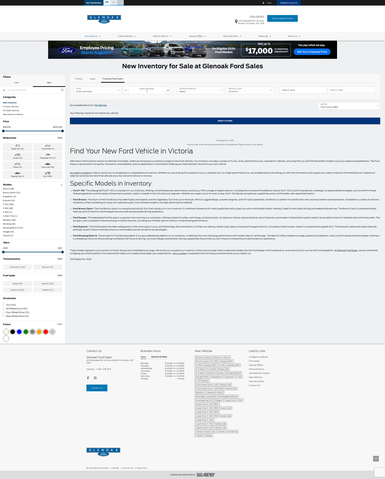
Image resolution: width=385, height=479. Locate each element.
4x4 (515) (11, 305)
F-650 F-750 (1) (10, 216)
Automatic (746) (17, 267)
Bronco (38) (8, 189)
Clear (59, 138)
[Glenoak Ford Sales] (103, 451)
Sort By (324, 104)
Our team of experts (80, 173)
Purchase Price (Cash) (113, 79)
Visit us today (179, 254)
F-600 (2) (7, 212)
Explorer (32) (9, 200)
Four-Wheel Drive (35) (17, 312)
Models (7, 185)
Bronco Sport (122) (11, 193)
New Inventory (10, 103)
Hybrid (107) (47, 290)
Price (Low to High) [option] (329, 107)
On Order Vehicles (11, 110)
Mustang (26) (9, 224)
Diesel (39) (18, 284)
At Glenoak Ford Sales (346, 251)
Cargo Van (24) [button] (17, 149)
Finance (78, 79)
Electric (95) (48, 284)
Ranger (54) (8, 232)
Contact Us (97, 388)
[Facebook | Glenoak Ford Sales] (88, 379)
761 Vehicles (100, 105)
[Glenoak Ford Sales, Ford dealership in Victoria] (104, 18)
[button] (93, 3)
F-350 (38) (8, 208)
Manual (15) (47, 267)
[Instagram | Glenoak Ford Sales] (95, 379)
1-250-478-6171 (256, 16)
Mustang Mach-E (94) (13, 228)
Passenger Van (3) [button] (47, 158)
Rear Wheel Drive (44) (17, 316)
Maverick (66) (9, 220)
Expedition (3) (9, 196)
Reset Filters (225, 121)
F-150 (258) (8, 204)
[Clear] (62, 89)
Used (16, 82)
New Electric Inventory (13, 114)
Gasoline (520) (18, 290)
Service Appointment (282, 18)
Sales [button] (143, 357)
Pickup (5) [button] (17, 167)
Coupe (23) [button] (17, 158)
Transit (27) (8, 236)
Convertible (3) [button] (48, 149)
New (49, 82)
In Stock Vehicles (10, 107)
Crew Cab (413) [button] (47, 167)
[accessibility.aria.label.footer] (206, 475)
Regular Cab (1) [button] (17, 176)
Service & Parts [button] (159, 357)
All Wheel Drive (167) (17, 309)
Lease (92, 79)
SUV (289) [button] (47, 176)
